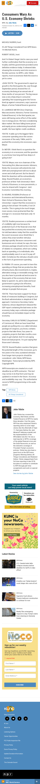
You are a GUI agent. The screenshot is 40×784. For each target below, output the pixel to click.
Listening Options (9, 732)
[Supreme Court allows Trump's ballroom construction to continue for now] (8, 596)
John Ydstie (12, 23)
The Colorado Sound (10, 762)
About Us (7, 727)
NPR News (12, 390)
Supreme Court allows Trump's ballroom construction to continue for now (27, 598)
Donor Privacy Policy (10, 749)
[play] (3, 781)
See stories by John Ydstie (23, 473)
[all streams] (37, 781)
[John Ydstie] (6, 412)
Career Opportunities (11, 736)
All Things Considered (16, 394)
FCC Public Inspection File (12, 740)
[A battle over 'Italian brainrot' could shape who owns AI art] (8, 581)
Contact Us (7, 758)
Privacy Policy (8, 745)
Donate (33, 3)
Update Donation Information (13, 753)
